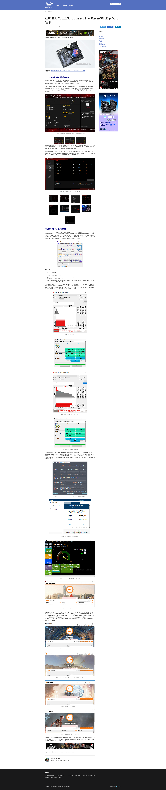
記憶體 (100, 43)
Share (111, 26)
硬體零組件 (101, 38)
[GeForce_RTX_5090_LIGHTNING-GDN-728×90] (70, 33)
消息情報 (58, 5)
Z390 (73, 752)
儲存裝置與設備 (102, 46)
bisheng (48, 26)
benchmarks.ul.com (78, 608)
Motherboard (55, 752)
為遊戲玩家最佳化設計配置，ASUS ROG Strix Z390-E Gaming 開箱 (68, 71)
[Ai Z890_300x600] (108, 112)
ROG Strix (68, 752)
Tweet (103, 26)
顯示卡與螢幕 (102, 44)
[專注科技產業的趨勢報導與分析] (49, 5)
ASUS (50, 752)
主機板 (100, 41)
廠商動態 (71, 5)
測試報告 (65, 5)
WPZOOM (118, 786)
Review (62, 752)
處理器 (100, 40)
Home (46, 11)
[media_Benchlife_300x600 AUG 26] (108, 69)
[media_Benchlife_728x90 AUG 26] (70, 746)
